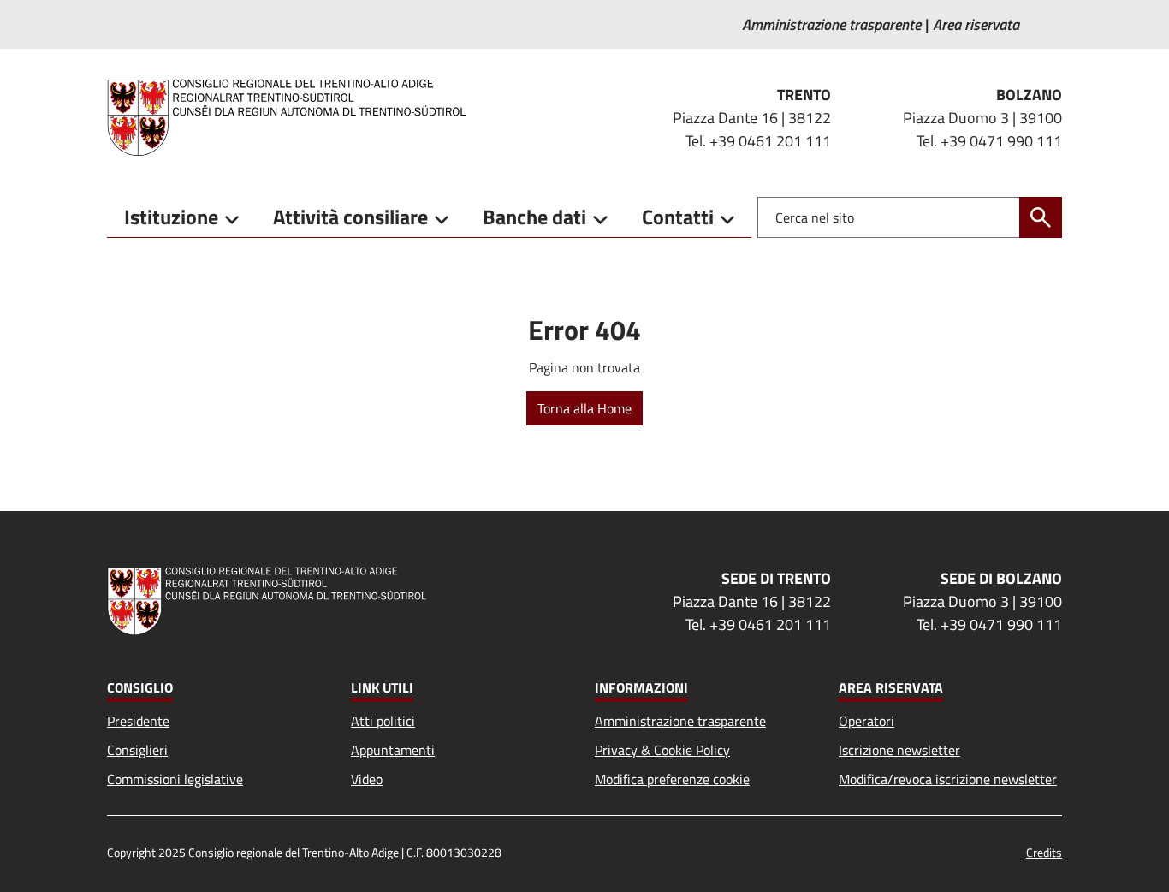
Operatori (866, 721)
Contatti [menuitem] (678, 216)
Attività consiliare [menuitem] (350, 216)
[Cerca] (1040, 217)
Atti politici (383, 721)
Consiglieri (137, 750)
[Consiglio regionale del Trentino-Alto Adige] (293, 117)
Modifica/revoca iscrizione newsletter (948, 779)
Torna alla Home (584, 408)
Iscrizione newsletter (899, 750)
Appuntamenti (393, 750)
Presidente (138, 721)
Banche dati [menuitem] (534, 216)
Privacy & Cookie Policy (662, 750)
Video (367, 779)
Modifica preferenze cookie (672, 779)
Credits (1044, 852)
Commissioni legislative (175, 779)
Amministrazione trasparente (680, 721)
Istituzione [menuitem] (171, 216)
